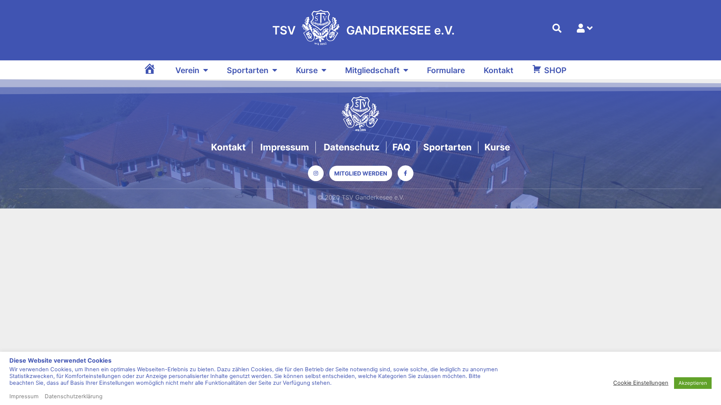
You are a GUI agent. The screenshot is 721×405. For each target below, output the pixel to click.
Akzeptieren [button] (693, 383)
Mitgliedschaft (372, 70)
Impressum (24, 396)
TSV (284, 30)
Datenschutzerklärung (74, 396)
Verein (187, 70)
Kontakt (498, 70)
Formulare (446, 70)
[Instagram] (316, 173)
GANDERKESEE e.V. (400, 30)
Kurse (307, 70)
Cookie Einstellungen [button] (640, 383)
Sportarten (247, 70)
